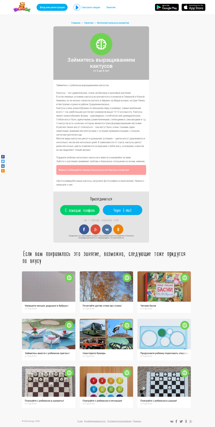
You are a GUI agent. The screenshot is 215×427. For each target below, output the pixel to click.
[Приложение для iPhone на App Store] (193, 7)
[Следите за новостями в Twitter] (181, 421)
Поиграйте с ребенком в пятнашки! (102, 401)
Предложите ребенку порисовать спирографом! (164, 353)
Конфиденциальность (95, 421)
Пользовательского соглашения (111, 236)
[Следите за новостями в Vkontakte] (171, 421)
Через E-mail (123, 210)
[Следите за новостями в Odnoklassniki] (186, 421)
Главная (75, 22)
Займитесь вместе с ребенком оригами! (47, 353)
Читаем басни (148, 306)
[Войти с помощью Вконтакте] (107, 229)
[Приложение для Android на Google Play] (167, 7)
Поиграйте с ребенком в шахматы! (44, 401)
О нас (80, 421)
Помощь (137, 421)
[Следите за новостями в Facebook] (176, 421)
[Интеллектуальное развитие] (101, 44)
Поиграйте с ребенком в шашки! (158, 401)
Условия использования (119, 421)
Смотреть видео (91, 7)
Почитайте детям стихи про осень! (102, 306)
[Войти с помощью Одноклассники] (118, 229)
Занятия (110, 7)
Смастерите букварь (94, 353)
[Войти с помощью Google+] (95, 229)
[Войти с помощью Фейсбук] (84, 229)
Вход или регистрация (52, 7)
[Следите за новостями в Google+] (191, 421)
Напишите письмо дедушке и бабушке (46, 306)
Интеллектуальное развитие (113, 22)
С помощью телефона (80, 210)
